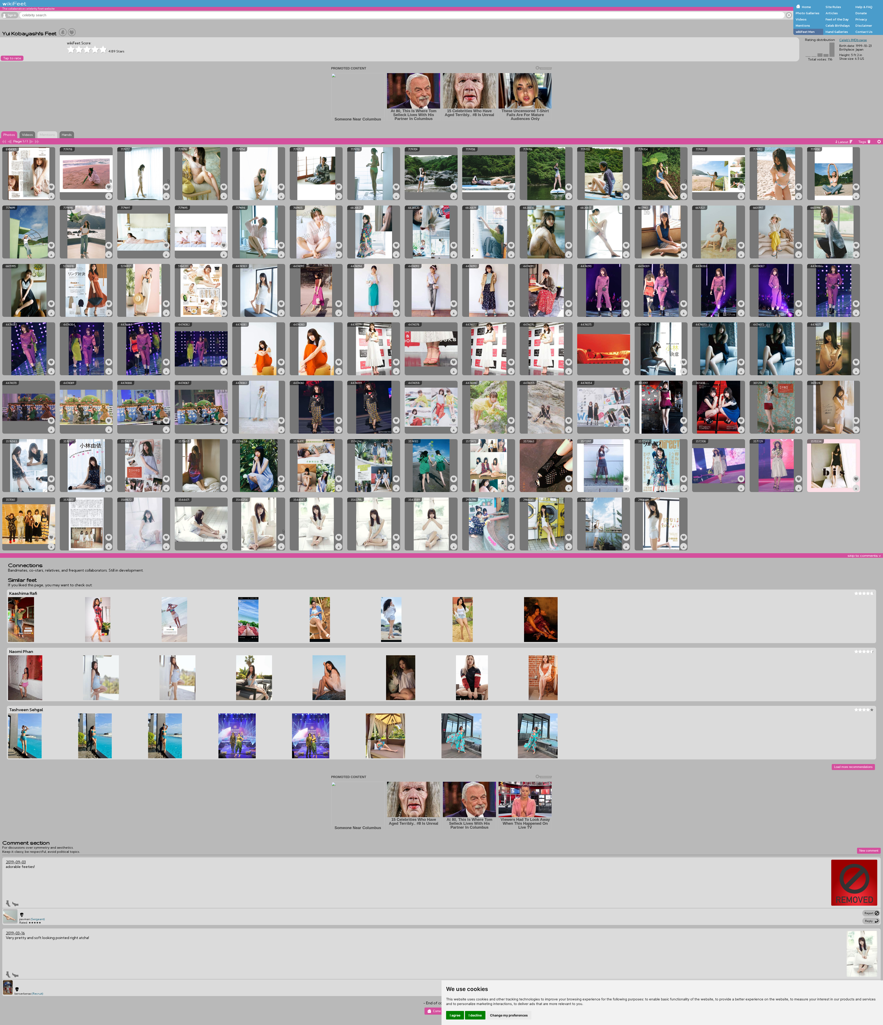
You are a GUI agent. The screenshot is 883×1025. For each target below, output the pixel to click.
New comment (868, 850)
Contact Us (863, 31)
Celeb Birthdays (838, 25)
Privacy (861, 19)
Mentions (803, 25)
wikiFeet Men (805, 31)
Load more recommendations (853, 767)
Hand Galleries (837, 31)
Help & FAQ (863, 6)
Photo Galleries (807, 13)
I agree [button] (455, 1015)
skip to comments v (864, 555)
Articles (832, 13)
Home (806, 6)
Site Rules (833, 6)
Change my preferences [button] (509, 1015)
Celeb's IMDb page (853, 40)
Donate (861, 13)
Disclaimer (863, 25)
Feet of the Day (837, 19)
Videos (801, 19)
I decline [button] (475, 1015)
